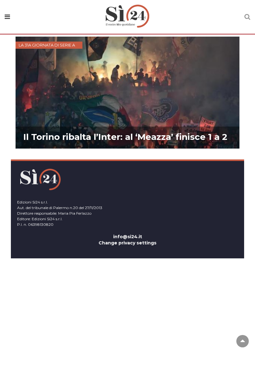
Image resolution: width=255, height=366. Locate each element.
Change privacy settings (127, 243)
